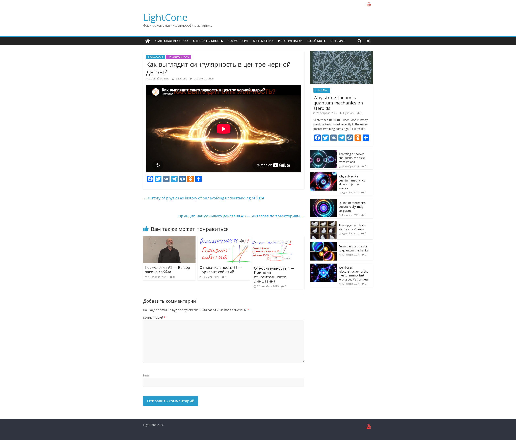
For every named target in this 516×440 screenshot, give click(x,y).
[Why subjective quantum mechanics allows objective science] (323, 174)
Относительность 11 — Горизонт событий (221, 269)
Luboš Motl (316, 41)
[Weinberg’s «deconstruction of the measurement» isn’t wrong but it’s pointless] (323, 266)
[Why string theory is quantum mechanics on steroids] (341, 53)
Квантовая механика (171, 41)
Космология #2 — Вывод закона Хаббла (167, 269)
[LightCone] (147, 41)
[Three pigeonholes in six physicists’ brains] (323, 223)
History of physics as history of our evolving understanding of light (203, 198)
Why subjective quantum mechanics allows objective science (352, 182)
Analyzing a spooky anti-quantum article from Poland (352, 158)
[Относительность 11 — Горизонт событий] (224, 238)
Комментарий (154, 317)
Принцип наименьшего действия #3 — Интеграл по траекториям (241, 216)
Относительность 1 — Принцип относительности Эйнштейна (274, 275)
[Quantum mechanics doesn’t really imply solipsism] (323, 201)
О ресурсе (337, 41)
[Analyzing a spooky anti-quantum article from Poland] (323, 152)
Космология (238, 41)
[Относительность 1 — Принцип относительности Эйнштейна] (272, 238)
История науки (290, 41)
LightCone (165, 17)
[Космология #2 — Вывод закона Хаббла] (169, 238)
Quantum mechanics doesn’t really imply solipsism (352, 207)
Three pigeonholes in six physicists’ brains (352, 227)
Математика (263, 41)
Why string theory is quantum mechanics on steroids (338, 102)
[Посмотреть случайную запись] (368, 41)
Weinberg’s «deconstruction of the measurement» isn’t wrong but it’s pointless (354, 273)
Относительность (208, 41)
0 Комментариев (203, 78)
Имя (146, 375)
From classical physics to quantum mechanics (354, 248)
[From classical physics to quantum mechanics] (323, 244)
